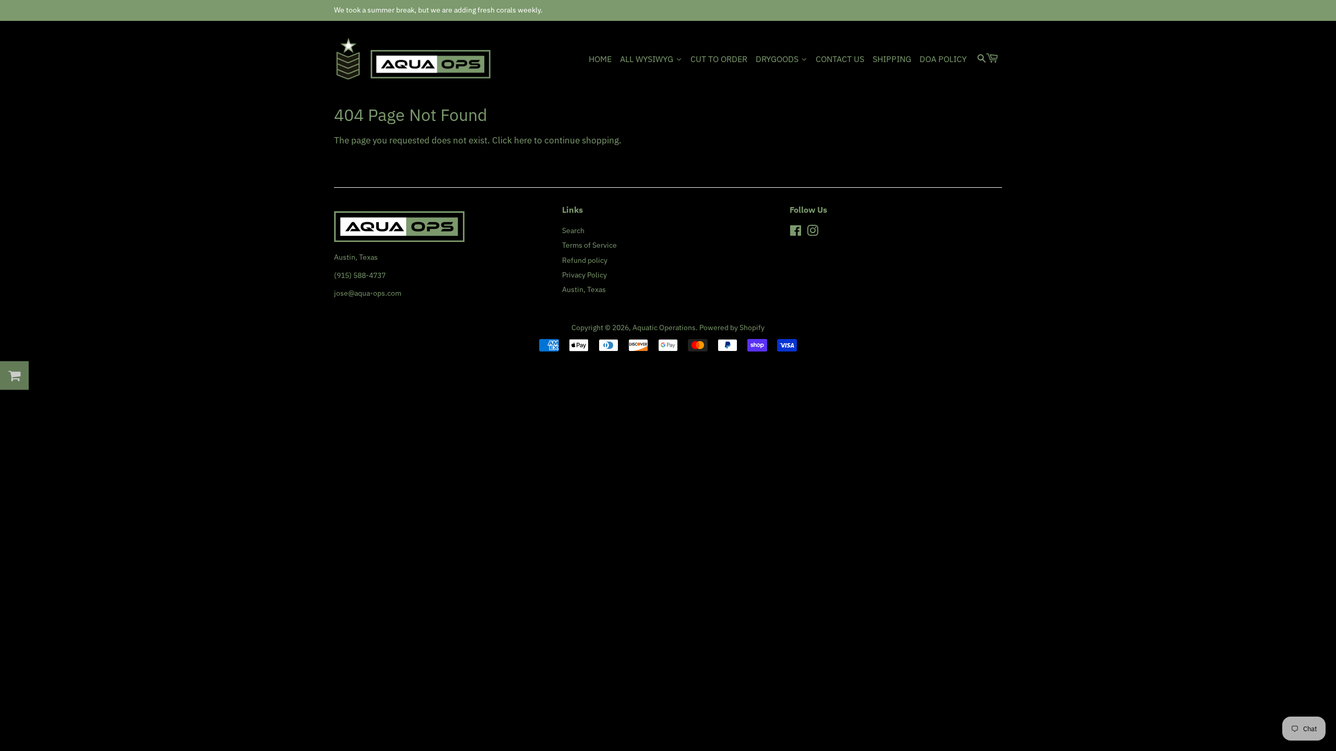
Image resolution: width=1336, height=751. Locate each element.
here (523, 140)
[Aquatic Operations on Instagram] (812, 232)
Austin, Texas (584, 289)
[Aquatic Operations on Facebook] (796, 232)
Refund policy (584, 260)
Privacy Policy (584, 275)
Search (573, 230)
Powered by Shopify (732, 327)
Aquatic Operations (664, 327)
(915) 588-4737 (360, 275)
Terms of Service (589, 245)
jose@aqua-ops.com (367, 293)
